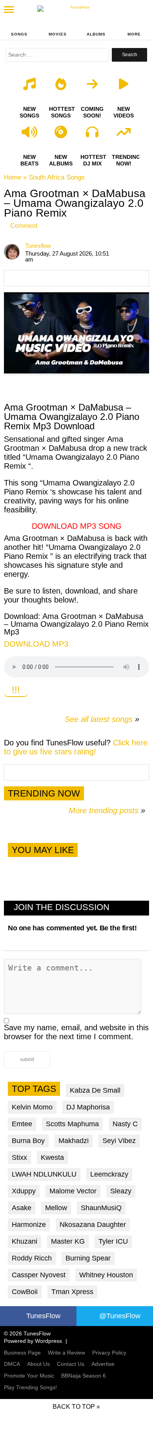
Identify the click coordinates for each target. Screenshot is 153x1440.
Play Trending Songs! (30, 1387)
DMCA (12, 1364)
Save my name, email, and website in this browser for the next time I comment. (76, 1032)
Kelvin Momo (32, 1107)
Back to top (74, 1406)
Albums (96, 34)
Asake (21, 1208)
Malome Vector (73, 1191)
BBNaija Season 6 (83, 1375)
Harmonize (29, 1224)
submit (27, 1059)
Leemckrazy (109, 1174)
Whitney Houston (106, 1275)
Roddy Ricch (32, 1258)
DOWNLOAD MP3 (36, 644)
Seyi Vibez (119, 1141)
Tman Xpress (72, 1292)
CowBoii (25, 1292)
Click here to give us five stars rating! (76, 747)
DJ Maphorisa (88, 1107)
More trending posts (107, 810)
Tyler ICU (113, 1241)
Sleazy (120, 1191)
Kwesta (52, 1157)
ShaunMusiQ (101, 1208)
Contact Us (70, 1364)
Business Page (22, 1352)
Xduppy (24, 1191)
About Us (38, 1364)
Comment (23, 225)
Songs (19, 34)
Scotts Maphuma (72, 1124)
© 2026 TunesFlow (27, 1333)
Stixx (19, 1157)
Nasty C (125, 1124)
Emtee (22, 1124)
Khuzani (24, 1241)
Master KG (68, 1241)
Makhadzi (73, 1141)
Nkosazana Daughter (93, 1224)
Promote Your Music (29, 1375)
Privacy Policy (109, 1352)
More (134, 34)
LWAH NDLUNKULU (44, 1174)
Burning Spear (88, 1258)
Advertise (103, 1364)
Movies (58, 34)
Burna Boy (28, 1141)
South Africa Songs (57, 177)
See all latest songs (99, 719)
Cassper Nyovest (39, 1275)
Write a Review (66, 1352)
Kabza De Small (95, 1090)
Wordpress (48, 1341)
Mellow (56, 1208)
